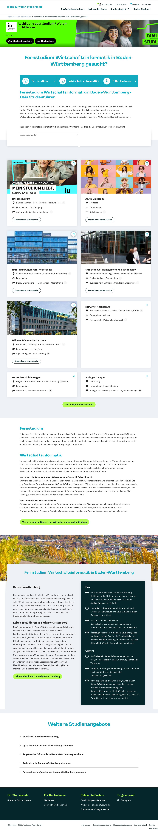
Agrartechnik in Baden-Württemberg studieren (48, 745)
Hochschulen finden (97, 9)
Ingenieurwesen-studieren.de (19, 17)
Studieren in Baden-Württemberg (40, 736)
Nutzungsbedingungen (122, 825)
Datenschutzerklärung (102, 825)
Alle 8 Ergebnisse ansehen (79, 404)
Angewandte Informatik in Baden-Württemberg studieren (53, 754)
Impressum (85, 825)
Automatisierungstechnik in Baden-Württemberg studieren (54, 771)
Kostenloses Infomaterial (26, 219)
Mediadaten (49, 800)
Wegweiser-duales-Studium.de (95, 804)
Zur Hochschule (45, 40)
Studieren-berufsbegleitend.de (95, 809)
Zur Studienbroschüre (20, 40)
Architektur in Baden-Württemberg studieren (47, 763)
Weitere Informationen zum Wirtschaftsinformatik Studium (54, 521)
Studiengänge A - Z (119, 9)
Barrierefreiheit (140, 825)
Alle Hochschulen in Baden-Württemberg (37, 676)
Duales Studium (141, 9)
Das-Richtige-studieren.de (93, 800)
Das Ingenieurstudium (72, 9)
